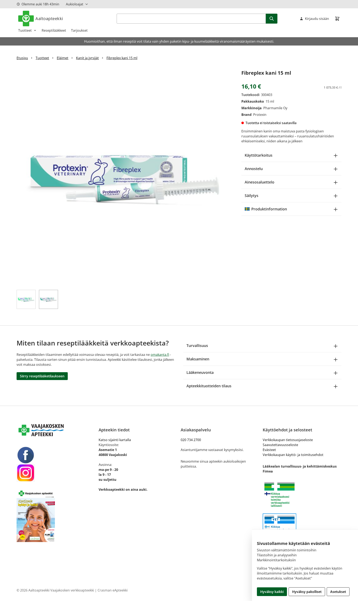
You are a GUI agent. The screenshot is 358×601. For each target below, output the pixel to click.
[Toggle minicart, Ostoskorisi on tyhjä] (337, 18)
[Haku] (271, 19)
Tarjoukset (79, 30)
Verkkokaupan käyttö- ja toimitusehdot (293, 454)
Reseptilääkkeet (54, 30)
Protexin (259, 114)
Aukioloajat (74, 4)
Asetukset (338, 591)
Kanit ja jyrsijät (87, 58)
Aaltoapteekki (49, 18)
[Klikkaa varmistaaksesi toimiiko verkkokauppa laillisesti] (302, 496)
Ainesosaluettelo (259, 182)
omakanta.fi (160, 354)
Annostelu (254, 168)
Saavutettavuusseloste (280, 445)
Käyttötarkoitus (258, 155)
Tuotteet (25, 30)
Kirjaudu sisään (317, 18)
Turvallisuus (197, 345)
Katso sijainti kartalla (115, 440)
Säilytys (251, 195)
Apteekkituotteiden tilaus (208, 385)
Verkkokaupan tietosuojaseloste (288, 440)
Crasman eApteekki (113, 590)
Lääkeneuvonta (200, 372)
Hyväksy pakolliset (307, 591)
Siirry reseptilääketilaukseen (42, 376)
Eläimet (62, 58)
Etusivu (22, 58)
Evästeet (269, 449)
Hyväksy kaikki (272, 591)
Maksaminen (197, 358)
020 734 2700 (191, 440)
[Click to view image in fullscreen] (125, 177)
